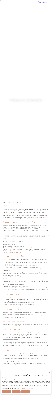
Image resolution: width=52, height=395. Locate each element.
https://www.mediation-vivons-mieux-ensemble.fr (20, 247)
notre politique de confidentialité (27, 388)
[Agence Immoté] (44, 4)
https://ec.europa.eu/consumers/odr (12, 252)
